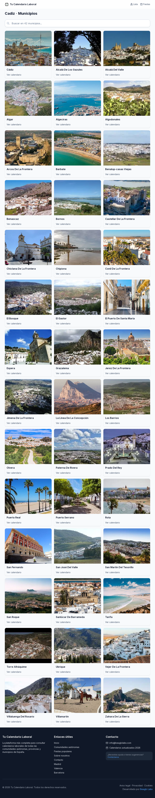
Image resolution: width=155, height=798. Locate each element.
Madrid (57, 764)
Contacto (58, 760)
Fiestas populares (63, 751)
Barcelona (59, 772)
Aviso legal (125, 785)
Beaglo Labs (146, 789)
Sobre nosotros (62, 755)
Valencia (58, 768)
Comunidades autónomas (66, 747)
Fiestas (146, 4)
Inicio (56, 743)
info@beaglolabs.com (120, 743)
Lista (135, 4)
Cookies (148, 785)
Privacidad (137, 785)
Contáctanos (113, 757)
